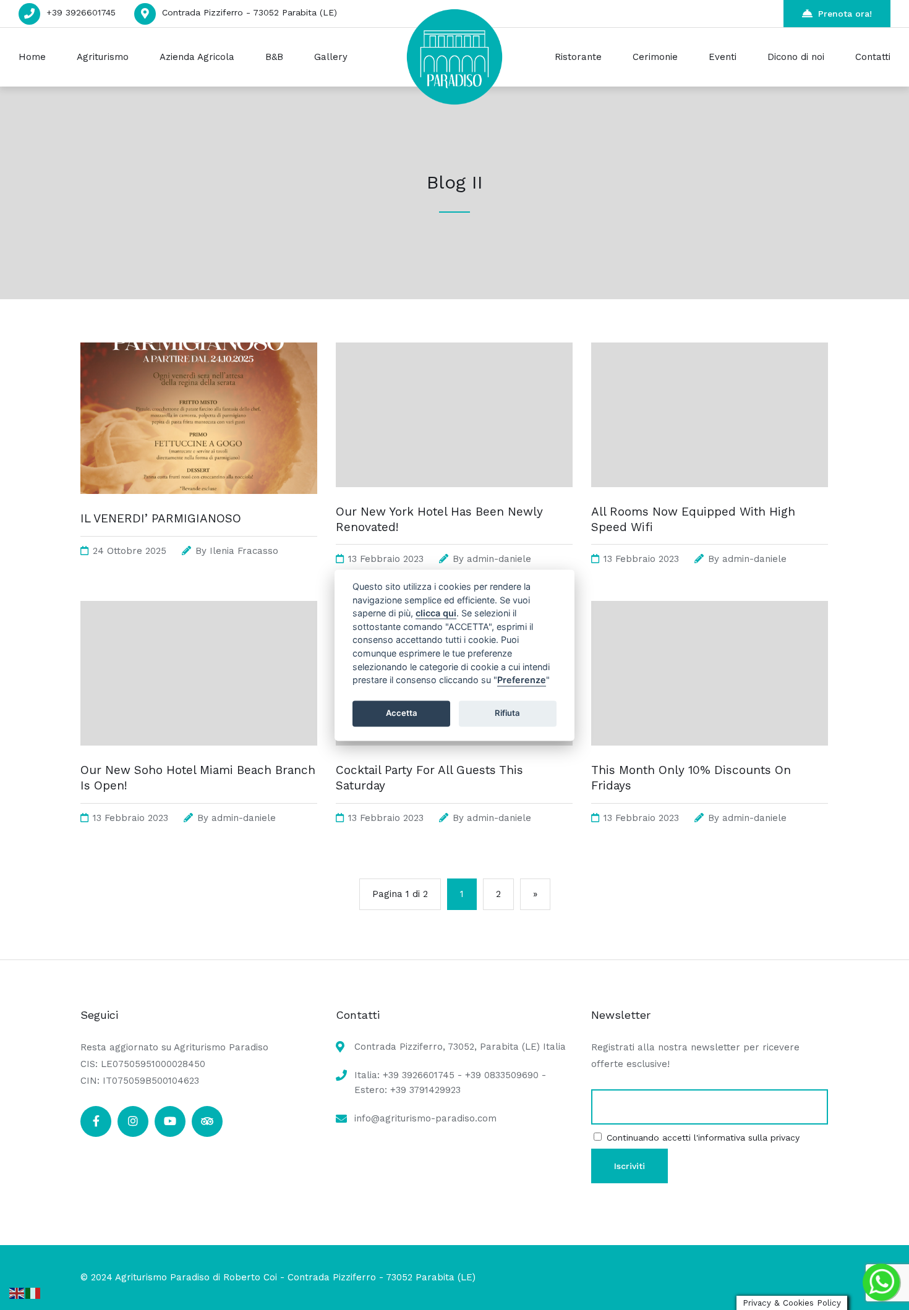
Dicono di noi (795, 56)
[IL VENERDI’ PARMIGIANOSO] (198, 506)
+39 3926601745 (81, 12)
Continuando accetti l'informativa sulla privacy (703, 1137)
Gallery (331, 56)
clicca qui (436, 613)
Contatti (872, 56)
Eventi (722, 56)
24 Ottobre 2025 (129, 550)
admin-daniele (499, 558)
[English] (17, 1292)
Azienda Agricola (197, 56)
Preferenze (521, 680)
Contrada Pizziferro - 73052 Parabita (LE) (249, 12)
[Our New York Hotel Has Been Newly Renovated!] (454, 499)
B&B (274, 56)
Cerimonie (655, 56)
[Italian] (33, 1292)
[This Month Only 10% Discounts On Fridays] (709, 757)
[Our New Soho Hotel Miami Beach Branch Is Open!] (198, 757)
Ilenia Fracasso (244, 550)
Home (32, 56)
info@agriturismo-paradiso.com (425, 1118)
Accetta (401, 713)
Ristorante (578, 56)
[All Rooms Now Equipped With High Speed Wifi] (709, 499)
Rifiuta (507, 713)
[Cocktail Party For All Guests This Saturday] (454, 757)
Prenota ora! (845, 14)
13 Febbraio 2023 (386, 558)
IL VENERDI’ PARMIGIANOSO (160, 518)
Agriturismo (103, 56)
